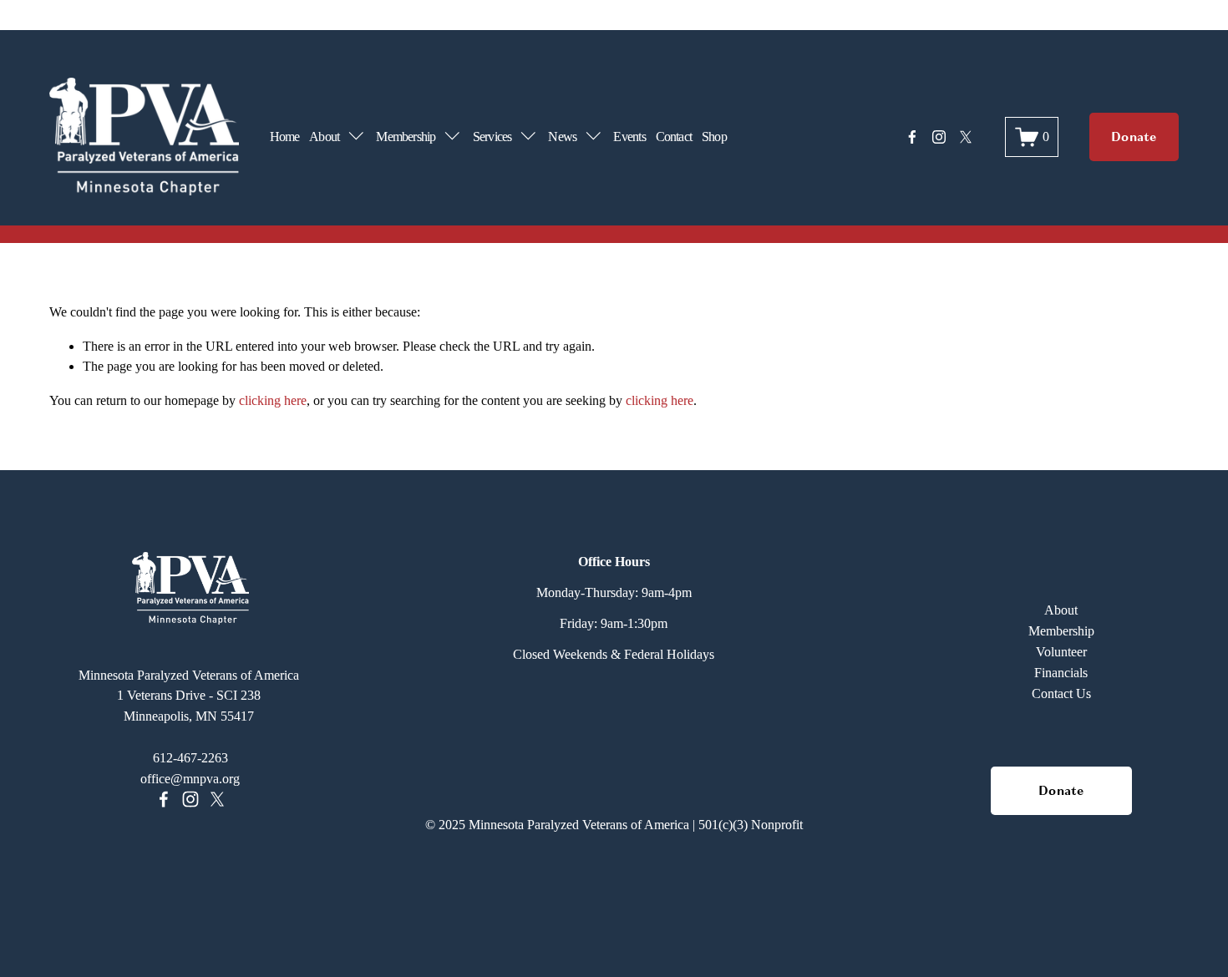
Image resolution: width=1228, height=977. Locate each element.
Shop (714, 136)
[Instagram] (939, 137)
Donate (1134, 137)
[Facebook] (912, 137)
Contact (674, 136)
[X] (965, 137)
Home (285, 136)
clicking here (273, 400)
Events (629, 136)
